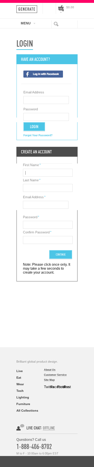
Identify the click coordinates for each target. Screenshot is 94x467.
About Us (50, 369)
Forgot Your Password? (37, 135)
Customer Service (55, 374)
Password (30, 109)
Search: (57, 24)
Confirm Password (36, 232)
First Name (31, 165)
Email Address (33, 92)
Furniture (23, 404)
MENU (26, 23)
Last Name (31, 180)
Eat (18, 377)
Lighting (22, 397)
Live (19, 371)
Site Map (49, 380)
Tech (20, 390)
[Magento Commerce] (28, 9)
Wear (20, 384)
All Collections (27, 410)
